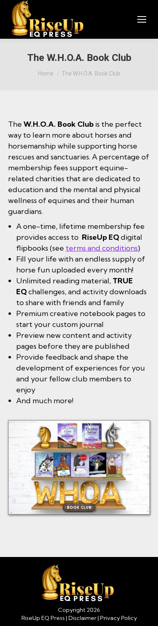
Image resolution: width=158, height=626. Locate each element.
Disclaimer (82, 618)
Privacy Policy (118, 618)
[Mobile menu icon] (142, 19)
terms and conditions (102, 248)
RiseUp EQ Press (43, 618)
